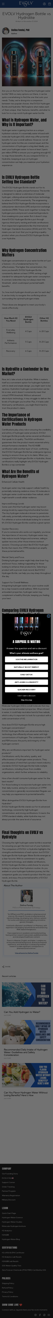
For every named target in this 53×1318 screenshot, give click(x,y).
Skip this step (26, 700)
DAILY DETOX (26, 675)
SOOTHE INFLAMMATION (26, 659)
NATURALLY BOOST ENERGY (26, 667)
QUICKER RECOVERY (27, 690)
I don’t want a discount (26, 696)
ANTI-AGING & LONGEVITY (26, 682)
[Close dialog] (48, 616)
